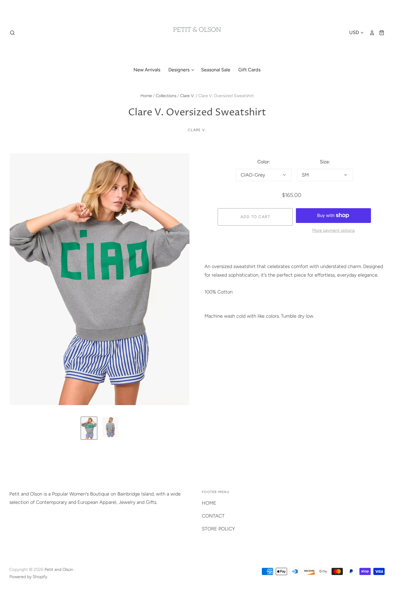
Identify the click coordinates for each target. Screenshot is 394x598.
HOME (209, 503)
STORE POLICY (218, 529)
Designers (179, 70)
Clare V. (187, 95)
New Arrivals (146, 70)
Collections (166, 95)
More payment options (333, 230)
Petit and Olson (59, 569)
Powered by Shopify (28, 576)
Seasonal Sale (215, 70)
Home (146, 95)
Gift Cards (249, 70)
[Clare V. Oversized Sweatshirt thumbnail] (89, 428)
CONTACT (213, 516)
